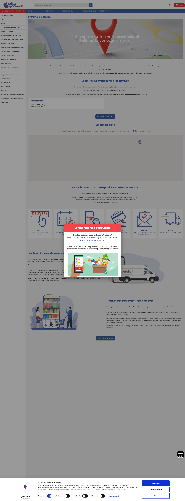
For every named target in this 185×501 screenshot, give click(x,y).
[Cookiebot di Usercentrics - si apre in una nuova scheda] (25, 497)
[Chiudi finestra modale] (118, 227)
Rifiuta (156, 496)
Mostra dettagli (114, 496)
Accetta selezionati (155, 489)
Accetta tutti (156, 483)
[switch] (67, 496)
